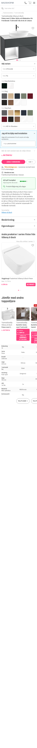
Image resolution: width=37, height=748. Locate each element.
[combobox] (18, 69)
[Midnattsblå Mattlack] (17, 96)
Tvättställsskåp (19, 13)
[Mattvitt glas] (11, 86)
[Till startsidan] (8, 3)
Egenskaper (8, 225)
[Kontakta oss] (26, 3)
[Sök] (2, 8)
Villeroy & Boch (7, 212)
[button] (18, 63)
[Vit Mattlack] (24, 102)
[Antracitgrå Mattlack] (4, 96)
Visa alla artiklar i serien (24, 241)
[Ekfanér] (11, 96)
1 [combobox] (30, 162)
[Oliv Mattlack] (24, 96)
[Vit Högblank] (17, 102)
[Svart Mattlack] (4, 102)
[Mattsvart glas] (4, 86)
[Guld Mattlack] (17, 113)
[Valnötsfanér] (11, 102)
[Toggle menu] (34, 3)
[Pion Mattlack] (30, 96)
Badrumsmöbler (8, 13)
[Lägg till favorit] (32, 28)
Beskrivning (8, 219)
